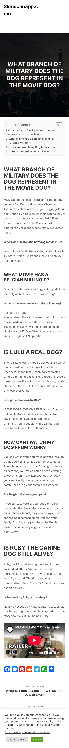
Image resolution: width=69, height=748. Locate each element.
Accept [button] (37, 739)
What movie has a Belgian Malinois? (31, 138)
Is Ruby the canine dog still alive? (30, 151)
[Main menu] (62, 10)
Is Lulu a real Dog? (20, 142)
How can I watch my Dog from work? (32, 147)
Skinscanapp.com (21, 10)
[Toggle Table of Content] (57, 125)
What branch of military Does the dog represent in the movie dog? (31, 132)
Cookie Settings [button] (17, 739)
